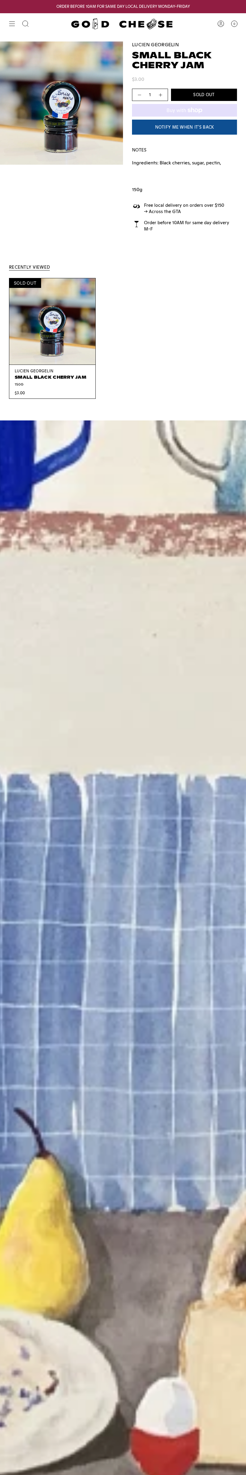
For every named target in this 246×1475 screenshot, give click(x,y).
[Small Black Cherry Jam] (52, 321)
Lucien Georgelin (155, 44)
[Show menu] (12, 24)
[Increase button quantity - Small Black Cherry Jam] (161, 95)
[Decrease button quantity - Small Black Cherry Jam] (139, 95)
